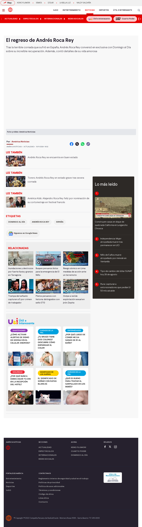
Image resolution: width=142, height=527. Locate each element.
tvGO (55, 10)
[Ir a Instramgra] (116, 447)
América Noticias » (14, 147)
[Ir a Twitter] (111, 447)
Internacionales (47, 455)
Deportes (10, 486)
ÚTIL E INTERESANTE (122, 10)
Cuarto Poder (78, 451)
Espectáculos (46, 451)
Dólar (51, 3)
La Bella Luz (65, 3)
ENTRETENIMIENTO (72, 10)
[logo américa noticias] (10, 10)
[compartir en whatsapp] (82, 144)
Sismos (39, 3)
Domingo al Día (16, 222)
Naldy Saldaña (84, 3)
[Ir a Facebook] (106, 447)
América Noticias (20, 142)
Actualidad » (29, 147)
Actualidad (45, 447)
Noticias (10, 483)
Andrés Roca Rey (40, 222)
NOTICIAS (90, 10)
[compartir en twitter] (77, 144)
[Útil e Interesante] (48, 321)
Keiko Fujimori (23, 3)
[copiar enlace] (88, 144)
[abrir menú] (4, 10)
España (59, 222)
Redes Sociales (46, 459)
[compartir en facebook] (71, 144)
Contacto (43, 502)
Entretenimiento (13, 479)
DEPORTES (104, 10)
